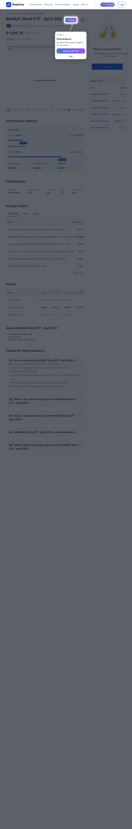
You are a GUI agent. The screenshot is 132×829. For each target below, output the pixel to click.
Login (122, 4)
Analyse (72, 20)
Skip (71, 56)
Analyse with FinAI (71, 51)
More (83, 4)
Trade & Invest (35, 4)
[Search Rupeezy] (95, 4)
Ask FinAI (109, 5)
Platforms (48, 4)
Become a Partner (63, 4)
